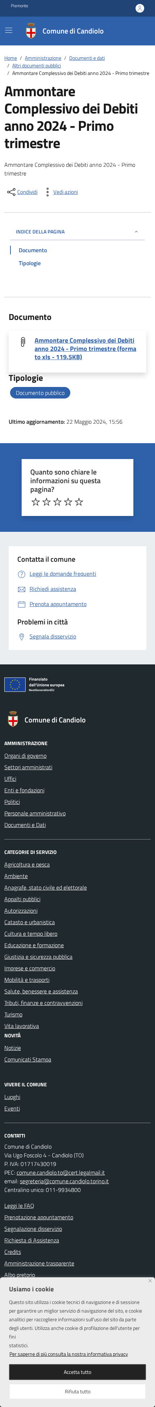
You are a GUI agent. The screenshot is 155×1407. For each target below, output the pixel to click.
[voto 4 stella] (68, 502)
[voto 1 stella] (35, 502)
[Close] (150, 1280)
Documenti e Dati (25, 824)
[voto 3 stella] (57, 502)
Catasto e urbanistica (29, 922)
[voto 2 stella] (46, 502)
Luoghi (12, 1096)
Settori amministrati (28, 767)
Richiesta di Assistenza (31, 1240)
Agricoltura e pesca (27, 864)
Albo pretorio (19, 1274)
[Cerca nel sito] (135, 31)
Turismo (13, 1014)
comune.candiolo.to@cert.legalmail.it (61, 1172)
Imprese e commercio (29, 968)
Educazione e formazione (34, 945)
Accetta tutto (77, 1372)
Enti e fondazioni (24, 790)
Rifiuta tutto (77, 1391)
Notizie (12, 1047)
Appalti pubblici (22, 899)
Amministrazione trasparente (39, 1263)
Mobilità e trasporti (26, 979)
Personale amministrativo (35, 813)
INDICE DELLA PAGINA (40, 231)
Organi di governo (25, 755)
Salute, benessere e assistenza (41, 991)
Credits (12, 1251)
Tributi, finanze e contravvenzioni (43, 1002)
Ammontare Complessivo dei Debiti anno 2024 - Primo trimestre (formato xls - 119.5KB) (85, 348)
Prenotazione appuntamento (38, 1217)
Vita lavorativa (21, 1025)
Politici (12, 801)
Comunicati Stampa (27, 1059)
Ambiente (16, 876)
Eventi (12, 1108)
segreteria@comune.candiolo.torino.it (64, 1181)
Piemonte (19, 6)
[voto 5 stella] (79, 502)
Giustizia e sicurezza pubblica (38, 956)
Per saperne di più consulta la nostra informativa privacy (68, 1354)
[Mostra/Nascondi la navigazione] (8, 30)
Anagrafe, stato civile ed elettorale (45, 887)
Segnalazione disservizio (33, 1228)
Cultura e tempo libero (30, 933)
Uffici (10, 778)
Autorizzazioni (20, 910)
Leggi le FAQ (19, 1205)
